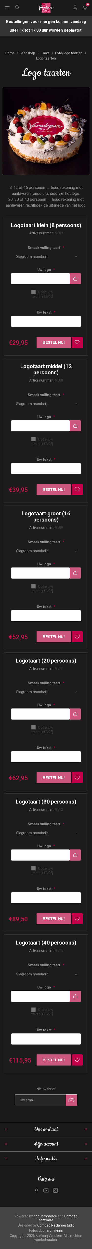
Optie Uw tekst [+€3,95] (42, 294)
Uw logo (44, 269)
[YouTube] (46, 1190)
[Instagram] (55, 1190)
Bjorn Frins (55, 1230)
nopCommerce (45, 1216)
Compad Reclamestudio (56, 1225)
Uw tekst (45, 312)
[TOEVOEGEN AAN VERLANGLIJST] (77, 342)
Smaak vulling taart (44, 247)
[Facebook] (37, 1190)
